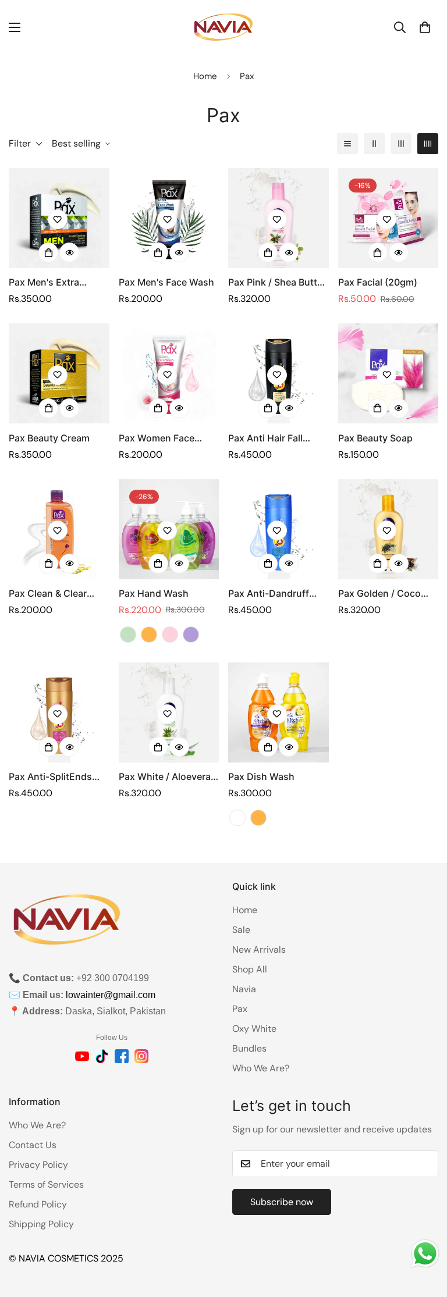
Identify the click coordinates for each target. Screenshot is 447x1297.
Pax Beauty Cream (49, 438)
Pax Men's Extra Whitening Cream (47, 282)
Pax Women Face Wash (156, 438)
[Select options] (268, 408)
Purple (190, 634)
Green (128, 634)
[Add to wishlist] (58, 219)
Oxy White (254, 1028)
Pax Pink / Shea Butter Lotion (277, 282)
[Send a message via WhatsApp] (425, 1254)
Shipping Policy (41, 1224)
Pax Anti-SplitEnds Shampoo (50, 777)
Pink (170, 634)
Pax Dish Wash (261, 776)
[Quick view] (69, 252)
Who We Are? (260, 1068)
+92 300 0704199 (112, 978)
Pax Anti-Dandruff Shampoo (268, 593)
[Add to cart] (48, 252)
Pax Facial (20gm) (377, 282)
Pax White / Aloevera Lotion (165, 777)
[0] (424, 27)
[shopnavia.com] (223, 27)
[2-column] (374, 143)
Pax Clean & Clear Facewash (48, 593)
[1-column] (347, 143)
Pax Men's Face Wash (166, 282)
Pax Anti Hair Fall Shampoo (265, 438)
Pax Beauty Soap (375, 438)
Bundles (249, 1048)
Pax (239, 1009)
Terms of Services (46, 1184)
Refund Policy (38, 1204)
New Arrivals (259, 949)
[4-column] (427, 143)
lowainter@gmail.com (110, 995)
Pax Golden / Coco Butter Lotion (379, 593)
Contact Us (32, 1145)
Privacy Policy (38, 1165)
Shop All (249, 969)
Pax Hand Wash (154, 593)
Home (205, 76)
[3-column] (401, 143)
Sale (241, 930)
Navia (244, 989)
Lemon (237, 817)
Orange (149, 634)
